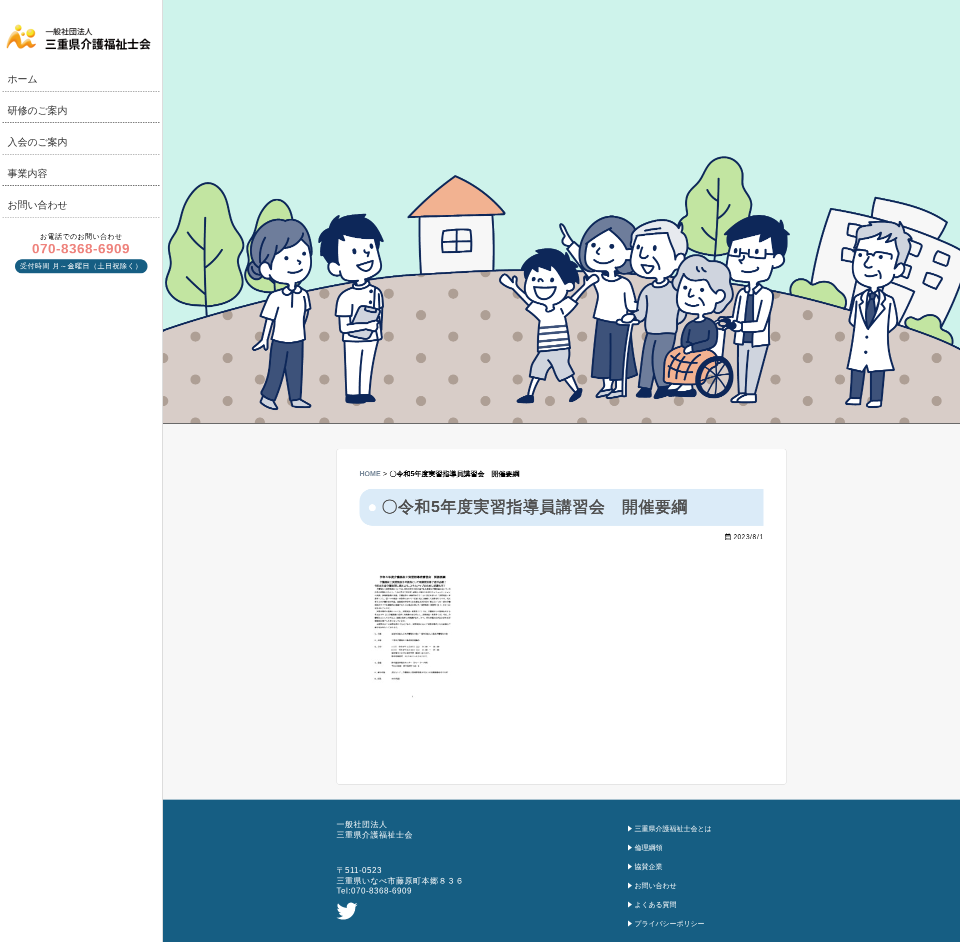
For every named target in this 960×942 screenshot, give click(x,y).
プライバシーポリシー (669, 924)
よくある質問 (655, 905)
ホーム (23, 78)
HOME (370, 474)
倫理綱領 (648, 848)
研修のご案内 (38, 110)
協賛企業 (648, 867)
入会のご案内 (38, 141)
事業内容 (28, 173)
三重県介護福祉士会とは (673, 829)
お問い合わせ (38, 204)
